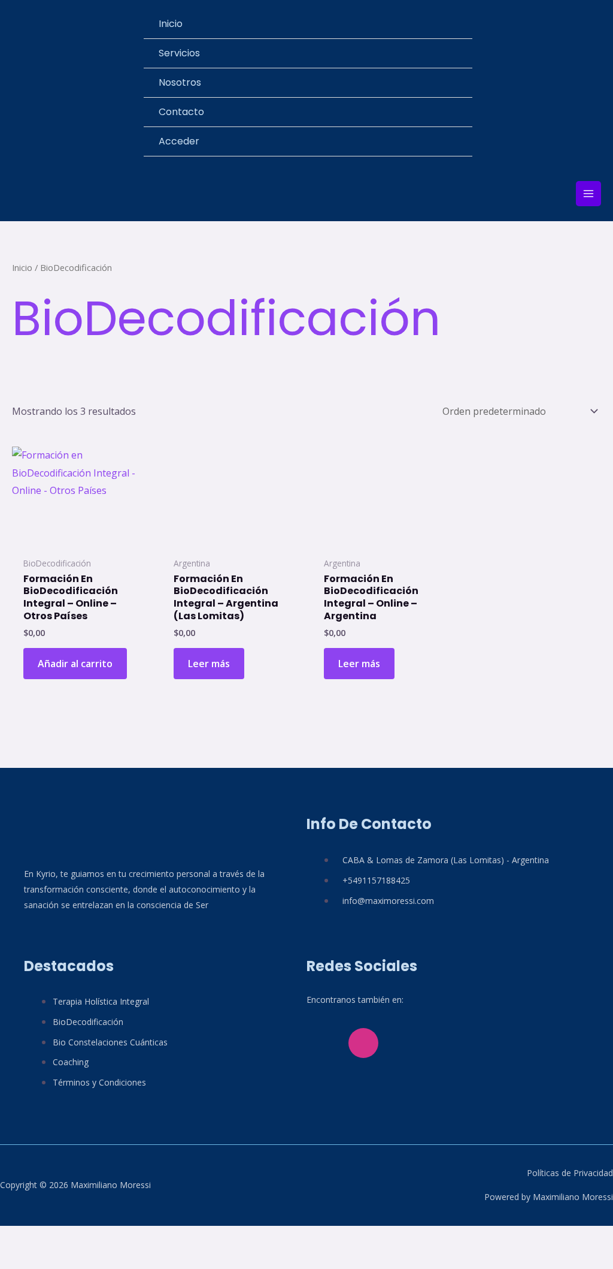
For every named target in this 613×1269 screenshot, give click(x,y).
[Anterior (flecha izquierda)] (14, 1259)
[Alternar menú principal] (588, 193)
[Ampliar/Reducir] (14, 1237)
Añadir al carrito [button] (75, 663)
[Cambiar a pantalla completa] (45, 1237)
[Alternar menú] (457, 53)
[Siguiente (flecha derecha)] (45, 1259)
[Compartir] (76, 1237)
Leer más (209, 663)
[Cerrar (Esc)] (107, 1237)
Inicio (22, 267)
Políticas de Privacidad (570, 1172)
